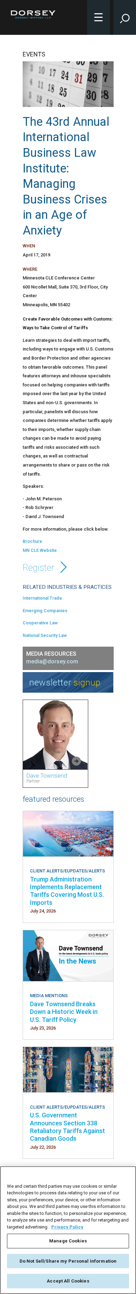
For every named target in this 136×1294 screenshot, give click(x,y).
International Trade (42, 598)
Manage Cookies (68, 1240)
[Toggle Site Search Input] (124, 17)
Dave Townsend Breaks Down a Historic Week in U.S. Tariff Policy (64, 1011)
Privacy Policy (67, 1227)
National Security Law (45, 635)
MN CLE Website (40, 550)
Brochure (32, 541)
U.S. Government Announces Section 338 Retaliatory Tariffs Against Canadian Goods (67, 1126)
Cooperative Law (40, 622)
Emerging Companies (45, 610)
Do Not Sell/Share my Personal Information (68, 1261)
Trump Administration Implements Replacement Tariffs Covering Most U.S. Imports (67, 891)
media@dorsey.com (52, 661)
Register (39, 567)
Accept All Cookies (68, 1281)
